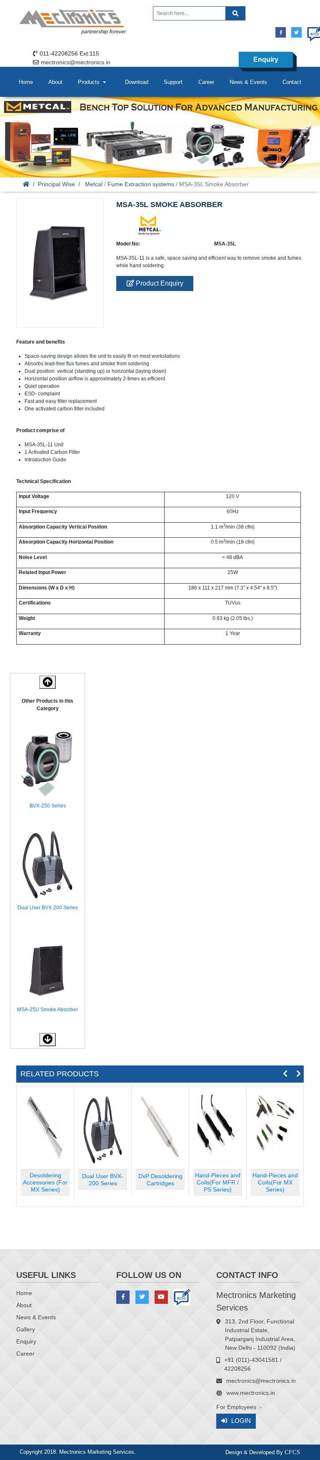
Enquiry (265, 59)
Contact (291, 82)
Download (136, 82)
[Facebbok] (280, 32)
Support (173, 82)
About (55, 82)
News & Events (248, 82)
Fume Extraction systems (141, 184)
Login (241, 1420)
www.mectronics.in (250, 1392)
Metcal (93, 184)
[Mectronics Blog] (312, 30)
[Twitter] (296, 32)
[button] (47, 1039)
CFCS (292, 1452)
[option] (47, 770)
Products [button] (90, 82)
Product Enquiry (158, 283)
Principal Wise (56, 184)
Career (206, 82)
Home (26, 82)
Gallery (25, 1329)
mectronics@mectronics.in (75, 62)
